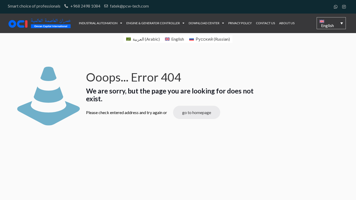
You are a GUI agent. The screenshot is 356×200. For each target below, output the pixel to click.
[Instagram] (344, 7)
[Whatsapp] (336, 7)
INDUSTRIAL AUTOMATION (98, 23)
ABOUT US (286, 23)
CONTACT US (265, 23)
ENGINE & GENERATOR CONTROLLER (153, 23)
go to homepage (196, 112)
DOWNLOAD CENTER (204, 23)
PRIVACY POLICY (240, 23)
